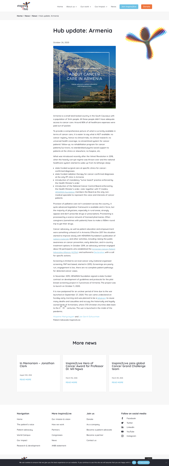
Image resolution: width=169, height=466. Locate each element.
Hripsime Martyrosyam (63, 316)
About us (70, 7)
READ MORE (25, 379)
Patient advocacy (25, 429)
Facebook (131, 418)
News (113, 7)
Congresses (57, 435)
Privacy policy (144, 462)
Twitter (130, 423)
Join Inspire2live (129, 7)
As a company (93, 424)
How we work (58, 424)
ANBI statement (59, 445)
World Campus (23, 435)
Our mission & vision (61, 419)
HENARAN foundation (65, 192)
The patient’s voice (25, 424)
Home (60, 7)
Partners (56, 429)
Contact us (91, 440)
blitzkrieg (101, 298)
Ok (134, 462)
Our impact (100, 7)
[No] (166, 462)
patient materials (61, 239)
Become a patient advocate (99, 429)
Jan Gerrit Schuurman (89, 316)
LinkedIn (130, 427)
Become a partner (95, 435)
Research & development (28, 445)
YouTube (130, 431)
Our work (84, 7)
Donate (146, 7)
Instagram (131, 436)
